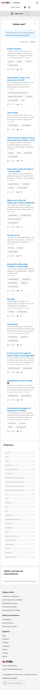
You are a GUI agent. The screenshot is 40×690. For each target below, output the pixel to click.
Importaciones (13, 184)
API (7, 507)
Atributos (9, 524)
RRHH (10, 427)
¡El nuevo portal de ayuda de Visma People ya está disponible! (20, 354)
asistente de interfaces (13, 519)
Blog (3, 636)
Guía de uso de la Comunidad (12, 600)
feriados (20, 248)
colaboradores (13, 279)
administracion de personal (15, 478)
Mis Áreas (25, 7)
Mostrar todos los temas (20, 35)
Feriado (11, 248)
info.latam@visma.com (14, 669)
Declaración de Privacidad (11, 610)
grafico (10, 61)
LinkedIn (5, 642)
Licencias (22, 423)
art (7, 511)
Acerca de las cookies (9, 607)
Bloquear (9, 553)
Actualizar (9, 474)
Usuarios (29, 96)
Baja (7, 532)
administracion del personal (15, 482)
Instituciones (12, 324)
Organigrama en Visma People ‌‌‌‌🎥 (20, 382)
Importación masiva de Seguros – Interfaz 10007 (20, 170)
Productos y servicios (9, 626)
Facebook (5, 639)
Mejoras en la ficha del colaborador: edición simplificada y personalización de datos (21, 201)
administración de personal (15, 486)
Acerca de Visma (7, 623)
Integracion (26, 279)
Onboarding (12, 283)
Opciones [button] (35, 24)
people (19, 61)
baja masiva (9, 544)
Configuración (26, 215)
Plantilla (11, 312)
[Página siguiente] (21, 561)
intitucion (24, 337)
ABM (7, 461)
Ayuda (29, 7)
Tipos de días (12, 112)
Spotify (4, 656)
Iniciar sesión (15, 7)
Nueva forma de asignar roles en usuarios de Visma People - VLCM (21, 139)
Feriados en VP (13, 235)
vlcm (22, 100)
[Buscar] (37, 2)
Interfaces (25, 184)
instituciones (12, 337)
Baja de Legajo (11, 540)
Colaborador (12, 215)
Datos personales (14, 219)
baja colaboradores (12, 536)
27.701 (8, 453)
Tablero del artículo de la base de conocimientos (20, 581)
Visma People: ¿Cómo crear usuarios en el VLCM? (18, 78)
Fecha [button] (32, 42)
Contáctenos (6, 619)
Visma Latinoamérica (14, 683)
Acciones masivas (11, 469)
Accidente (9, 465)
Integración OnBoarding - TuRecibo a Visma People (17, 265)
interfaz (11, 188)
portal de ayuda (13, 368)
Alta (7, 499)
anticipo (8, 503)
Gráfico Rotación (14, 49)
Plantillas (11, 299)
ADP (7, 494)
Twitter (4, 649)
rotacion (28, 61)
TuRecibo (24, 283)
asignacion (9, 515)
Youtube (5, 653)
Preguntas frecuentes (9, 603)
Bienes (8, 548)
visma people (13, 65)
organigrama (13, 396)
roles (18, 153)
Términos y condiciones (10, 596)
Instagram (5, 646)
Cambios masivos (11, 557)
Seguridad (27, 153)
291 (7, 457)
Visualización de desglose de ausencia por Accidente (19, 409)
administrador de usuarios (17, 93)
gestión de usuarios (15, 96)
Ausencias (11, 423)
